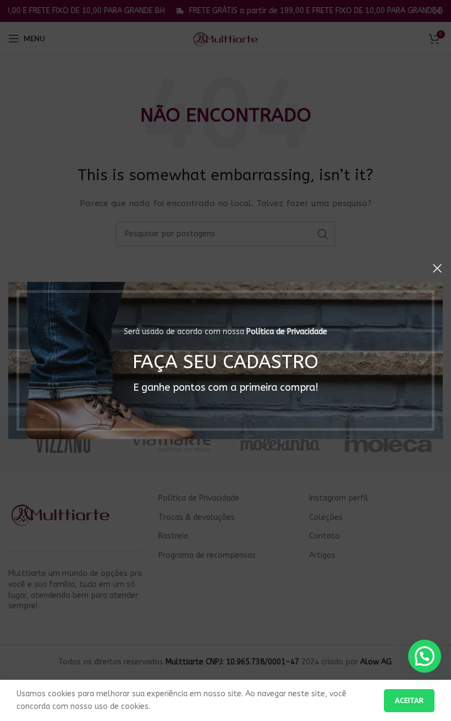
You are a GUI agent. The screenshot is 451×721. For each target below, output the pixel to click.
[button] (424, 656)
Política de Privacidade (286, 331)
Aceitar (409, 700)
